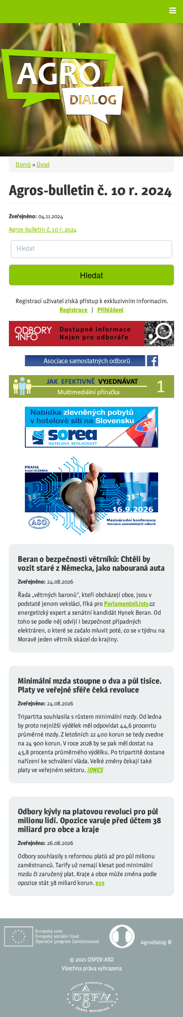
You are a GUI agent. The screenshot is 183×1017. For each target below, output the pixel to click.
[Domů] (62, 86)
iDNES (95, 769)
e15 (99, 882)
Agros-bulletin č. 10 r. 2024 (43, 229)
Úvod (42, 164)
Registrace (74, 309)
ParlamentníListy (126, 603)
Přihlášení (110, 309)
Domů (23, 164)
